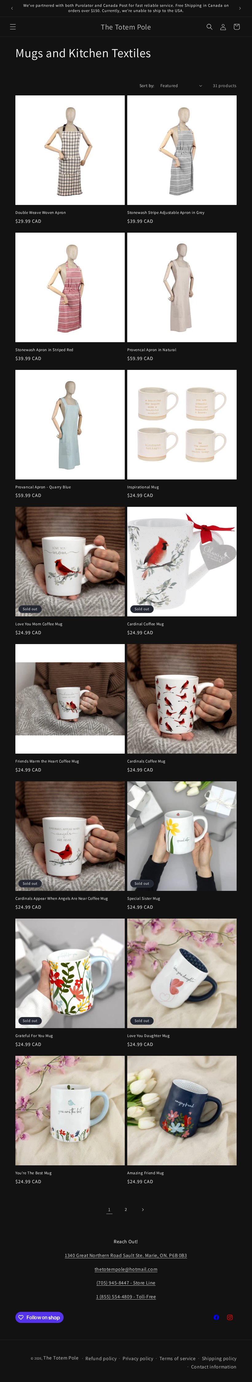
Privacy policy (138, 1358)
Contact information (214, 1367)
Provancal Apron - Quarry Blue (43, 487)
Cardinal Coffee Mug (145, 624)
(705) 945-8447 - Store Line (126, 1283)
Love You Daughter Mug (148, 1035)
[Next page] (142, 1209)
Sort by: (147, 85)
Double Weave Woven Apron (40, 212)
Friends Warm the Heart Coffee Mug (47, 761)
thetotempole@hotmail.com (126, 1269)
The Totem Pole (61, 1358)
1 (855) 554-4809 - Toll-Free (126, 1296)
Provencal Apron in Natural (151, 349)
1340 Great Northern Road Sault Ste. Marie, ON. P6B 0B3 (126, 1255)
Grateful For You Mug (34, 1035)
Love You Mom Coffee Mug (39, 624)
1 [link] (109, 1209)
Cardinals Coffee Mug (146, 761)
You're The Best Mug (33, 1173)
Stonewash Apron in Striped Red (44, 349)
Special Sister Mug (143, 898)
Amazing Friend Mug (145, 1173)
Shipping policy (219, 1358)
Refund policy (100, 1358)
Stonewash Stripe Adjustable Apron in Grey (166, 212)
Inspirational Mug (143, 487)
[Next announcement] (240, 8)
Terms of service (177, 1358)
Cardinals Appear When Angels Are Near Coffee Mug (61, 898)
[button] (13, 27)
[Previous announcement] (12, 8)
